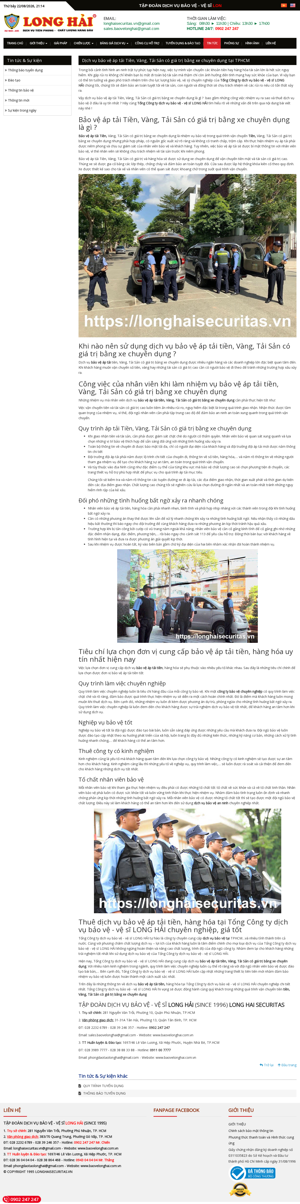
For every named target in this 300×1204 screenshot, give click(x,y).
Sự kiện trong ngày (22, 110)
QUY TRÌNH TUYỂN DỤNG (103, 1086)
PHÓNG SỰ (231, 43)
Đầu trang (288, 1065)
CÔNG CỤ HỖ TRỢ (147, 43)
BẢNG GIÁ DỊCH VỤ (113, 43)
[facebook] (250, 5)
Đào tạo (14, 80)
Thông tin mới (18, 100)
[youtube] (275, 5)
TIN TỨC (212, 43)
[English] (292, 5)
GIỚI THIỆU (37, 43)
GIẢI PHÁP (60, 43)
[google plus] (258, 5)
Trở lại (268, 1065)
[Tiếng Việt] (284, 5)
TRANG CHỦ (15, 43)
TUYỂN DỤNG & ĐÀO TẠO (183, 43)
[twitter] (267, 5)
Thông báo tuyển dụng (25, 70)
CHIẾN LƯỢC (82, 43)
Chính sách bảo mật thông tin (251, 1130)
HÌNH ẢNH (252, 43)
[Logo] (50, 23)
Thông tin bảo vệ (21, 90)
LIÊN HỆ (271, 43)
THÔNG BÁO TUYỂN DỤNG (104, 1093)
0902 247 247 (227, 28)
